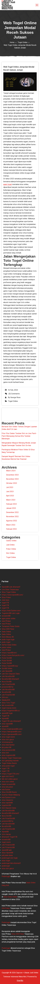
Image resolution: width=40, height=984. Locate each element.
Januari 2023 (11, 508)
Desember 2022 (12, 512)
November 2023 (12, 479)
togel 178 (5, 768)
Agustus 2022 (11, 521)
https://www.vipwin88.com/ (12, 595)
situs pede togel (8, 766)
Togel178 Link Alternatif (11, 721)
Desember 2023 (12, 475)
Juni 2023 (10, 491)
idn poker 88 (6, 747)
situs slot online (8, 782)
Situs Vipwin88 (7, 853)
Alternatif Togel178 (9, 837)
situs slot (5, 753)
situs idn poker (7, 787)
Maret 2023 (10, 500)
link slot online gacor (10, 779)
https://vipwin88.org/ (10, 666)
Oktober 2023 (11, 483)
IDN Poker (6, 908)
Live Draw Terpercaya (10, 589)
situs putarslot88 (8, 750)
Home (12, 42)
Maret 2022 (10, 525)
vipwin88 (5, 726)
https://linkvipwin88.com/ (12, 732)
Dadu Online (6, 632)
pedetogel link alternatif (11, 863)
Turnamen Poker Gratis (10, 626)
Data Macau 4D (8, 637)
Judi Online (10, 545)
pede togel (6, 642)
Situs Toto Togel (8, 703)
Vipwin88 (5, 718)
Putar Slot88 (7, 658)
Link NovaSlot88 (8, 676)
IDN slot (5, 697)
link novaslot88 (7, 705)
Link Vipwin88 (7, 671)
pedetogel (6, 866)
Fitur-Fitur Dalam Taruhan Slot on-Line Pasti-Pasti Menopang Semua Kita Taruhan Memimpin (19, 436)
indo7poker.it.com (8, 797)
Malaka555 (6, 700)
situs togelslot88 (8, 755)
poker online (6, 647)
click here (5, 600)
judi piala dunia (7, 855)
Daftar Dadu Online (9, 645)
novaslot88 (6, 616)
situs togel (6, 861)
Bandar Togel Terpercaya (11, 758)
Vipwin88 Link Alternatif (11, 587)
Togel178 (5, 716)
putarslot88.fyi (7, 687)
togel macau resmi (9, 708)
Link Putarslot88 (8, 845)
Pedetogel (6, 876)
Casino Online (11, 541)
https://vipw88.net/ (9, 653)
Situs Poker (6, 597)
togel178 (5, 603)
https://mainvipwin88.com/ (12, 729)
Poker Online (11, 549)
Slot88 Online (7, 668)
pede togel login (8, 639)
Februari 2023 (11, 504)
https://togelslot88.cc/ (11, 711)
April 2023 (10, 496)
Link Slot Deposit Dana (11, 674)
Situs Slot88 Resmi (9, 792)
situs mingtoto (7, 800)
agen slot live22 (8, 776)
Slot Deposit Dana (9, 808)
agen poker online (8, 618)
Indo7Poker (6, 621)
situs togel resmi (8, 737)
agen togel (7, 184)
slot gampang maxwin (10, 761)
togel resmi (6, 842)
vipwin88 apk (7, 850)
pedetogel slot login (10, 858)
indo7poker (6, 789)
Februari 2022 (11, 529)
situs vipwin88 (7, 724)
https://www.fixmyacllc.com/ (13, 655)
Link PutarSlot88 (8, 684)
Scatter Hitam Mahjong (11, 795)
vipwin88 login (7, 713)
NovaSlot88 (6, 692)
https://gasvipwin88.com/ (12, 734)
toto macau (6, 834)
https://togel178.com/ (10, 774)
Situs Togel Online (9, 592)
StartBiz (20, 981)
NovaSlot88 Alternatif (10, 679)
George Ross (15, 397)
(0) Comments (14, 394)
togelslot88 (6, 805)
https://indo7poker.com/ (11, 611)
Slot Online (10, 553)
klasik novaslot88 (8, 784)
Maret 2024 (10, 471)
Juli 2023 (9, 487)
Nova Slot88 (6, 682)
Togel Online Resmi (9, 763)
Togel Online (22, 42)
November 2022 (12, 516)
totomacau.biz (7, 742)
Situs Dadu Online (10, 897)
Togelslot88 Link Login (11, 613)
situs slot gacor (8, 739)
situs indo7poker (8, 745)
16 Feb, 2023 (13, 390)
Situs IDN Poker (8, 629)
